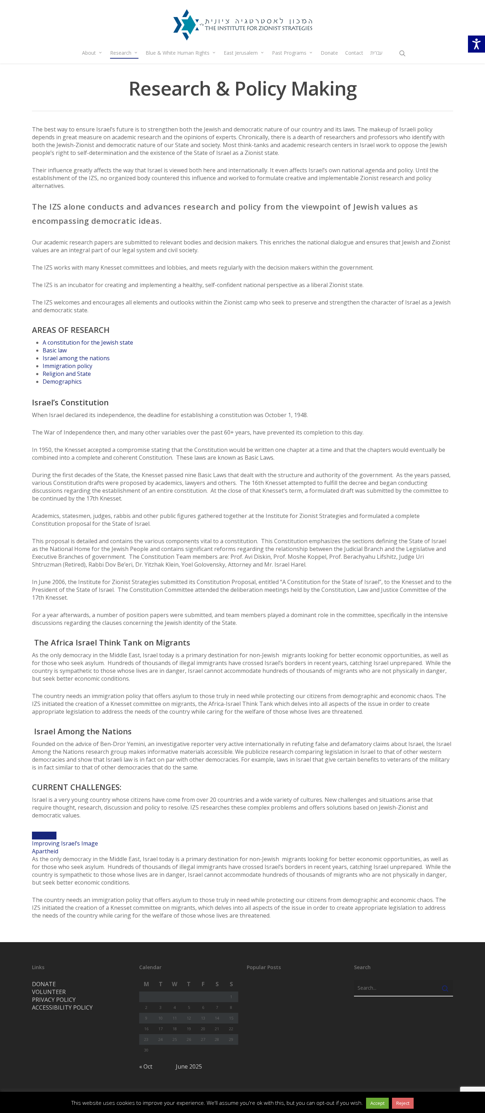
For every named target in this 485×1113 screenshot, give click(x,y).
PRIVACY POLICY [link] (54, 1000)
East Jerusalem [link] (241, 52)
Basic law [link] (55, 350)
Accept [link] (377, 1103)
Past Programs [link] (289, 52)
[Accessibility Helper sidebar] (476, 44)
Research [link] (120, 52)
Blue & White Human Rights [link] (177, 52)
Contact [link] (354, 52)
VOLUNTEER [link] (49, 992)
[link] (242, 24)
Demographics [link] (62, 381)
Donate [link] (329, 52)
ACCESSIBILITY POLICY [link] (62, 1007)
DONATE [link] (44, 984)
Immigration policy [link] (67, 366)
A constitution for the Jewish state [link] (88, 342)
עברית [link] (376, 52)
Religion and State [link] (67, 374)
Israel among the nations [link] (76, 358)
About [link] (89, 52)
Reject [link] (402, 1103)
